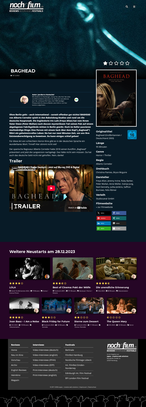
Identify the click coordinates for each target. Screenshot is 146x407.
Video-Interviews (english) (45, 355)
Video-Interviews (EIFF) (43, 365)
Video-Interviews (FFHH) (44, 360)
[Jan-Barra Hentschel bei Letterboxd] (76, 99)
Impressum (83, 387)
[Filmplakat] (116, 99)
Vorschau (15, 360)
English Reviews (18, 370)
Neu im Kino (17, 355)
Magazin (15, 380)
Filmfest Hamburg (74, 355)
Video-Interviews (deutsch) (45, 350)
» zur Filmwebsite (104, 207)
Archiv (14, 365)
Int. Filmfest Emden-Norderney (75, 367)
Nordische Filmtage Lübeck (78, 360)
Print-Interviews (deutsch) (45, 370)
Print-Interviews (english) (45, 375)
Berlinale (69, 350)
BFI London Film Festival (77, 378)
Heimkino (15, 375)
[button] (104, 213)
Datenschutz (92, 387)
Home (14, 350)
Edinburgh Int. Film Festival (78, 373)
